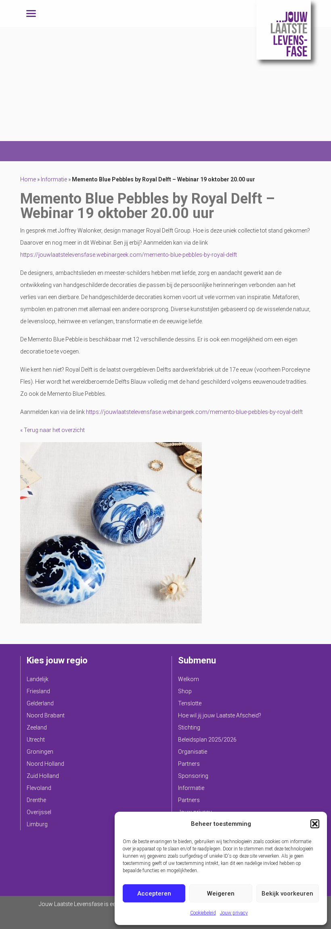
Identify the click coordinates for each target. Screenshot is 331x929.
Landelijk (37, 679)
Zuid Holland (43, 776)
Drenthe (36, 800)
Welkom (188, 679)
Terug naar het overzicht (54, 430)
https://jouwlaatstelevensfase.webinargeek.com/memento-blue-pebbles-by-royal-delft (128, 254)
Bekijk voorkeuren (287, 893)
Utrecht (36, 739)
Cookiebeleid (203, 913)
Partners (189, 764)
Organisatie (192, 751)
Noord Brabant (46, 715)
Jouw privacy (234, 913)
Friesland (38, 691)
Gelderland (40, 703)
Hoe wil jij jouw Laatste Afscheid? (219, 715)
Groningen (40, 751)
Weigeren (221, 893)
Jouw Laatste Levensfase (283, 30)
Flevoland (39, 788)
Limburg (37, 824)
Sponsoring (193, 776)
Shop (185, 691)
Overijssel (39, 812)
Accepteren (154, 893)
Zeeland (37, 727)
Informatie (54, 179)
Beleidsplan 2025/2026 (207, 739)
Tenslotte (189, 703)
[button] (315, 824)
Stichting (189, 727)
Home (28, 179)
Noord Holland (45, 764)
